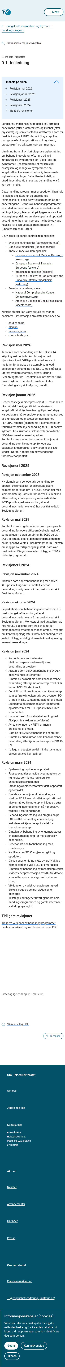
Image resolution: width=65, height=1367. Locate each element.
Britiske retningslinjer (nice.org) (34, 271)
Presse (11, 1238)
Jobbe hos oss (16, 1107)
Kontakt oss (14, 1124)
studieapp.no (16, 323)
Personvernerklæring (19, 1281)
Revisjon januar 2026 (22, 94)
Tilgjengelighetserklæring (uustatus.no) (31, 1298)
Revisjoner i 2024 (20, 105)
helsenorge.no (17, 331)
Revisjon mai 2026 (21, 88)
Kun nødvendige (34, 1345)
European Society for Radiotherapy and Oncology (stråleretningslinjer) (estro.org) (39, 280)
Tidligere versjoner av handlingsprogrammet (28, 923)
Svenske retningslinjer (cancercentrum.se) (33, 242)
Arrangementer (16, 1204)
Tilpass (11, 1356)
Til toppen (55, 1036)
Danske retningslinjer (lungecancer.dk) (31, 247)
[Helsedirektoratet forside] (6, 12)
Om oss (11, 1090)
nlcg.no (13, 327)
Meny (55, 12)
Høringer (12, 1221)
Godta (11, 1345)
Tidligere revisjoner (21, 110)
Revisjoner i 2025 (20, 99)
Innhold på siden (16, 82)
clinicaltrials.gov (18, 335)
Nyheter (11, 1187)
